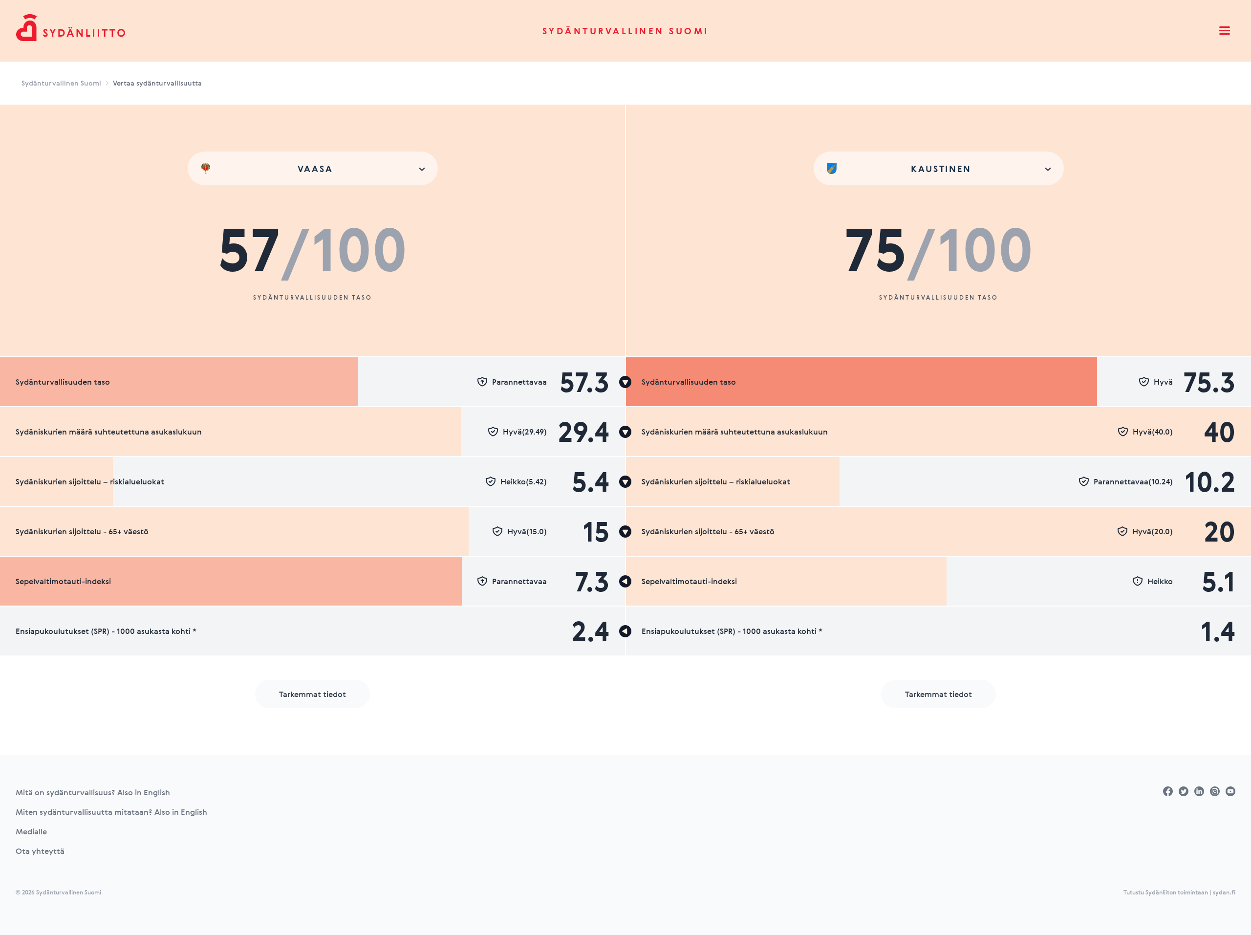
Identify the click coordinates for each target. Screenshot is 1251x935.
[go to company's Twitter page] (1183, 791)
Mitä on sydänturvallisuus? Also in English (93, 792)
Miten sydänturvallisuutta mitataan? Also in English (111, 811)
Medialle (31, 831)
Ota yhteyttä (40, 851)
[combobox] (313, 168)
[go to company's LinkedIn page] (1199, 791)
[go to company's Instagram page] (1215, 791)
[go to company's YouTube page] (1230, 791)
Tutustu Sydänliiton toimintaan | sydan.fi (1179, 892)
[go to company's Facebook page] (1168, 791)
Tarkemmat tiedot (312, 694)
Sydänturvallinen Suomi (625, 31)
